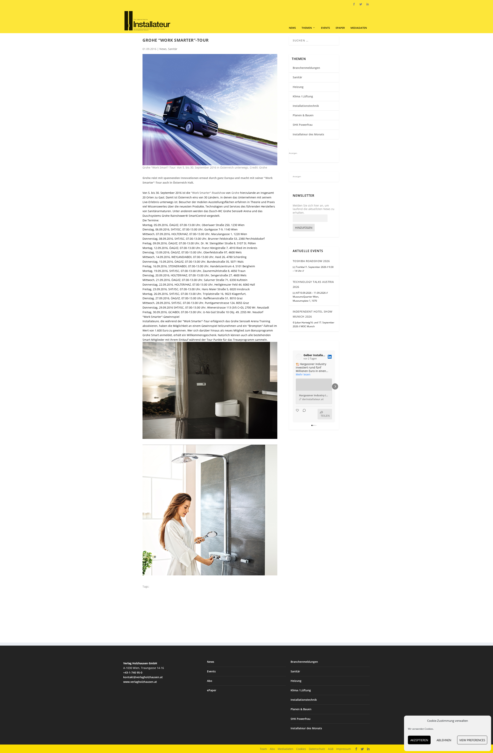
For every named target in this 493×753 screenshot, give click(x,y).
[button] (293, 386)
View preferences (472, 740)
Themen (307, 28)
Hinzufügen (303, 227)
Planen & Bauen (303, 115)
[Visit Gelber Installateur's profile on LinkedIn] (299, 357)
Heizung (298, 87)
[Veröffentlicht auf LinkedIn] (329, 356)
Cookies (301, 749)
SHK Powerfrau (303, 124)
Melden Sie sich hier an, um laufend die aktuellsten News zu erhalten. (313, 209)
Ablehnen (444, 740)
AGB (330, 749)
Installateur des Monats (308, 134)
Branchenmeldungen (306, 68)
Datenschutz (317, 749)
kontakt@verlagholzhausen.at (143, 677)
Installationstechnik (306, 106)
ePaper (340, 28)
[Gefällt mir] (298, 414)
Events (325, 28)
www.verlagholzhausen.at (140, 682)
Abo (209, 681)
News (292, 28)
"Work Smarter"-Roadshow (208, 193)
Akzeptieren (419, 740)
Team (263, 749)
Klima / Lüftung (303, 96)
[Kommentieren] (303, 414)
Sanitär (172, 49)
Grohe (235, 193)
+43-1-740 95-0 (132, 672)
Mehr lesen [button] (303, 374)
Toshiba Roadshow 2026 (311, 261)
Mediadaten (358, 28)
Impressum (343, 749)
